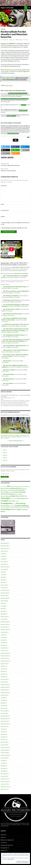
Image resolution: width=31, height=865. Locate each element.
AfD (8, 486)
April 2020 (3, 705)
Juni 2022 (3, 637)
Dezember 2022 (4, 621)
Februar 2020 (4, 710)
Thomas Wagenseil (26, 507)
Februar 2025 (4, 561)
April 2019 (3, 737)
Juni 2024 (3, 574)
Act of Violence (4, 486)
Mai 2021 (3, 671)
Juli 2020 (3, 697)
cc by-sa (10, 85)
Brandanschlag (23, 488)
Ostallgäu (4, 501)
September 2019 (4, 723)
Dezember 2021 (4, 653)
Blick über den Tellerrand (6, 840)
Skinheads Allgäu (4, 507)
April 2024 (3, 579)
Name (2, 204)
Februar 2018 (4, 773)
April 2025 (3, 559)
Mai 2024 (3, 577)
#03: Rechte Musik (8, 374)
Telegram (5, 457)
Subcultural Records (17, 507)
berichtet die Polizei (6, 59)
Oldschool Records (22, 498)
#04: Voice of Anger (8, 370)
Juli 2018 (3, 760)
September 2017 (4, 786)
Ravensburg (20, 503)
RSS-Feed (5, 460)
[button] (5, 146)
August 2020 (4, 695)
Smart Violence (10, 507)
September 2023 (4, 598)
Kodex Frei (16, 494)
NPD (23, 496)
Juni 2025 (3, 556)
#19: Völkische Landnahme (10, 295)
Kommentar (4, 185)
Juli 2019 (3, 729)
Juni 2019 (3, 731)
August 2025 (4, 551)
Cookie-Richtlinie (10, 859)
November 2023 (4, 593)
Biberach (28, 486)
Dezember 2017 (4, 778)
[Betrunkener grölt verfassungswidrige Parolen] (8, 527)
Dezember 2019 (4, 716)
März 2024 (3, 582)
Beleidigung (19, 486)
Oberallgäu (4, 157)
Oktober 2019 (4, 721)
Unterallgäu (6, 509)
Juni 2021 (3, 668)
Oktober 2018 (4, 752)
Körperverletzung (5, 496)
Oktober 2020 (4, 689)
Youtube (5, 452)
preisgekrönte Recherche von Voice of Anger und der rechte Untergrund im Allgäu (15, 436)
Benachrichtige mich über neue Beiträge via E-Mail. (14, 227)
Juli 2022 (3, 634)
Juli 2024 (3, 572)
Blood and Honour (5, 488)
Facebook (5, 455)
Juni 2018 (3, 763)
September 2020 (4, 692)
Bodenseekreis (15, 488)
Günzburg (22, 492)
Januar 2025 (3, 564)
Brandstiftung (4, 490)
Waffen (3, 511)
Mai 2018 (3, 765)
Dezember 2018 (4, 747)
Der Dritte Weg (20, 490)
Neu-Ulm (19, 496)
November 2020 (4, 687)
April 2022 (3, 642)
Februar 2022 (4, 648)
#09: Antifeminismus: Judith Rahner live (14, 345)
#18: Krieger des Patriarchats (11, 300)
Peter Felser (12, 501)
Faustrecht (10, 492)
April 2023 (3, 611)
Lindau (13, 496)
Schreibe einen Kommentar (23, 39)
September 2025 (4, 548)
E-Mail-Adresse (5, 210)
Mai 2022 (3, 640)
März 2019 (3, 739)
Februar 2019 (4, 742)
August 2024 (4, 569)
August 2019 (4, 726)
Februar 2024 (4, 585)
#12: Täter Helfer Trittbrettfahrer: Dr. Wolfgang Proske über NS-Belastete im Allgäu (15, 329)
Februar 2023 (4, 616)
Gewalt (16, 492)
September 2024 (4, 566)
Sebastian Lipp (13, 39)
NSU (26, 496)
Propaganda (10, 157)
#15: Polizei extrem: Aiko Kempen (12, 313)
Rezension (3, 850)
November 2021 (4, 655)
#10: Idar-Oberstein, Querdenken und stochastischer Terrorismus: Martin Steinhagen (15, 340)
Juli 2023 (3, 603)
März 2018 (3, 771)
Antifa (2, 837)
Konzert (20, 494)
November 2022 (4, 624)
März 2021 (3, 676)
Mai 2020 (3, 703)
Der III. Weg (4, 492)
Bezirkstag (24, 486)
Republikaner (12, 505)
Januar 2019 (3, 744)
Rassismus (14, 503)
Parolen (14, 45)
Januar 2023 (3, 619)
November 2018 (4, 750)
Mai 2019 (3, 734)
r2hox (6, 85)
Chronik (3, 29)
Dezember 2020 (4, 684)
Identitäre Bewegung (7, 494)
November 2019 (4, 718)
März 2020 (3, 708)
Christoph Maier (11, 490)
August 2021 (4, 663)
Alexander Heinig (13, 486)
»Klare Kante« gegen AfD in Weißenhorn (10, 164)
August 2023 (4, 600)
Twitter (4, 450)
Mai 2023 (3, 608)
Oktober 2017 (4, 784)
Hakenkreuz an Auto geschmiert (8, 169)
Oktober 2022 (4, 627)
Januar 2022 (3, 650)
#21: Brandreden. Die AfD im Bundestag (14, 286)
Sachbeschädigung (22, 506)
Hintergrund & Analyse (6, 845)
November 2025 (4, 545)
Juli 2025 (3, 553)
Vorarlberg (24, 509)
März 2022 (3, 645)
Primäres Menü (29, 7)
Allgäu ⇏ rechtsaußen (7, 8)
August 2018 (4, 758)
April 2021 (3, 674)
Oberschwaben (13, 498)
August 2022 (4, 632)
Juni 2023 (3, 606)
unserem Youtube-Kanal (19, 270)
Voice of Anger (16, 509)
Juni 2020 (3, 700)
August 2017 (4, 789)
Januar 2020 (3, 713)
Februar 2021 (4, 679)
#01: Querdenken (8, 383)
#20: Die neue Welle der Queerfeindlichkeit (15, 291)
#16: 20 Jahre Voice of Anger (11, 309)
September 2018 (4, 755)
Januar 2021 (3, 682)
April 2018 (3, 768)
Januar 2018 (3, 776)
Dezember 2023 (4, 590)
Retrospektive (4, 847)
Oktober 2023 (4, 595)
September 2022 (4, 629)
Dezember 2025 (4, 543)
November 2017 (4, 781)
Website (3, 216)
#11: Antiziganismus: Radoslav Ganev (13, 335)
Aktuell (2, 834)
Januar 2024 (3, 587)
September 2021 (4, 661)
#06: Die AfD (6, 361)
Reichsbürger (5, 506)
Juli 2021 (3, 666)
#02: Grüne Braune (8, 379)
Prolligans (17, 501)
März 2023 (3, 613)
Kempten (3, 43)
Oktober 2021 (4, 658)
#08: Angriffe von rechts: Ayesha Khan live (15, 350)
